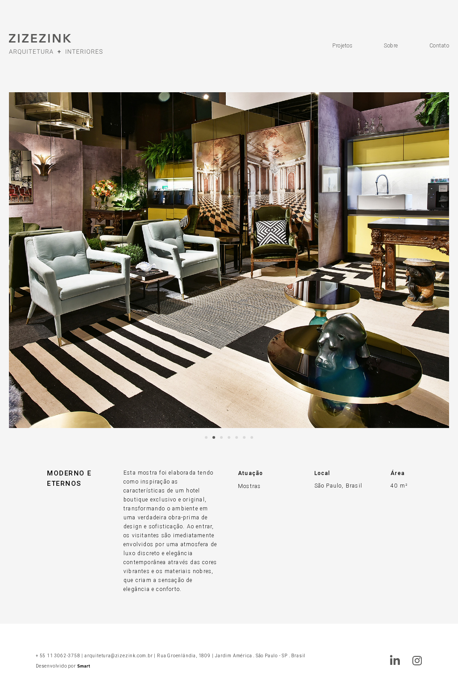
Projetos (342, 46)
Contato (439, 46)
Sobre (391, 46)
